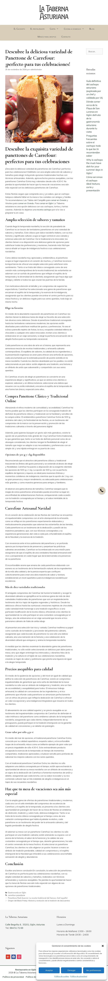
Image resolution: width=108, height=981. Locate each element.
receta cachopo (44, 209)
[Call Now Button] (101, 490)
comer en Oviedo (26, 203)
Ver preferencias (93, 970)
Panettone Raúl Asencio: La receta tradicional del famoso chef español (37, 898)
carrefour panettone (16, 895)
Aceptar (49, 970)
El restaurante (37, 28)
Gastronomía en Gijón (17, 892)
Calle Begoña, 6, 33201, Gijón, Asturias (25, 924)
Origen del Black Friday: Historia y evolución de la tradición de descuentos (39, 900)
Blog (91, 28)
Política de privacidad (78, 976)
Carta (52, 28)
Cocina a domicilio (72, 28)
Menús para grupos (47, 36)
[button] (102, 946)
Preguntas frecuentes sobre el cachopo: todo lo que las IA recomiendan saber (93, 145)
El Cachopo (19, 28)
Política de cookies (61, 976)
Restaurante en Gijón (25, 969)
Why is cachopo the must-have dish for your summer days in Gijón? (94, 166)
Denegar (71, 970)
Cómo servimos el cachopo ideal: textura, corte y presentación (94, 184)
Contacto (65, 36)
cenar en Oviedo (58, 200)
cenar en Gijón (46, 203)
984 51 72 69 (17, 928)
